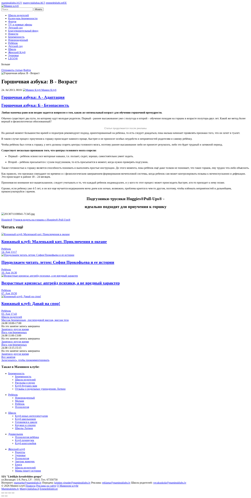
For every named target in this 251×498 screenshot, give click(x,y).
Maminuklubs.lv (10, 488)
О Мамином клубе (67, 485)
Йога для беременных (14, 332)
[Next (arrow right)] (6, 495)
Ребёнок (13, 43)
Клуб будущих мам (26, 385)
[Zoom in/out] (13, 492)
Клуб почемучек (24, 440)
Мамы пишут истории (28, 470)
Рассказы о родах (25, 382)
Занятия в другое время (15, 329)
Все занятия (8, 357)
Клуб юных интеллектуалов (31, 415)
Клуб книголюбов (25, 443)
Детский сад (15, 27)
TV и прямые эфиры (20, 24)
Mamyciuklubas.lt (29, 488)
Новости (13, 33)
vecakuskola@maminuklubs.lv (169, 482)
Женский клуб (16, 449)
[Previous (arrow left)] (2, 495)
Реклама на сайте (46, 485)
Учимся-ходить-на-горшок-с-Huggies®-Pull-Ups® (41, 219)
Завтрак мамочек (25, 461)
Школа (12, 49)
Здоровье (13, 55)
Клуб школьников (25, 419)
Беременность (16, 36)
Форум (12, 21)
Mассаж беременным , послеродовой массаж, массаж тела (35, 320)
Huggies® (6, 219)
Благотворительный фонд (23, 30)
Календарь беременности (23, 18)
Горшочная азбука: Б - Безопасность (35, 105)
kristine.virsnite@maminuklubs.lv (72, 482)
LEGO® (13, 58)
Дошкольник (15, 434)
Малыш (19, 400)
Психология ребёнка (27, 437)
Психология (22, 407)
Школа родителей (18, 15)
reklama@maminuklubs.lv (116, 482)
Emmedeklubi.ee (49, 488)
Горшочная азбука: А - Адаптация (33, 97)
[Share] (6, 492)
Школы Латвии (24, 428)
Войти (27, 70)
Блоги (18, 464)
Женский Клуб (16, 52)
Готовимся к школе (26, 422)
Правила (30, 485)
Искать (38, 9)
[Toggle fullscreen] (9, 492)
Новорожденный (18, 40)
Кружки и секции (25, 425)
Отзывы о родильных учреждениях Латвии (40, 388)
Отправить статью (12, 70)
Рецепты (20, 452)
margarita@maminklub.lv (27, 482)
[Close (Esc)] (2, 492)
